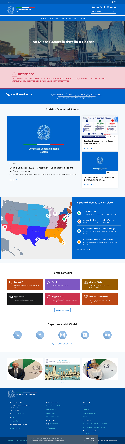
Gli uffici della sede (15, 428)
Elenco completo (83, 249)
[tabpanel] (25, 369)
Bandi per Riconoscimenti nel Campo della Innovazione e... (98, 142)
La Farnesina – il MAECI (53, 406)
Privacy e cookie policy (23, 441)
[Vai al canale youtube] (111, 7)
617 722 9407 (16, 417)
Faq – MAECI (86, 434)
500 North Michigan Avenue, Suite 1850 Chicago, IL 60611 (99, 231)
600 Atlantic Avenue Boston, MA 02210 (98, 221)
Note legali (11, 441)
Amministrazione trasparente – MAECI (94, 427)
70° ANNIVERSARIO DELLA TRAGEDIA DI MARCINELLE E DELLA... (99, 178)
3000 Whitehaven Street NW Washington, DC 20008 (100, 212)
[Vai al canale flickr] (114, 7)
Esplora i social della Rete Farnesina (62, 344)
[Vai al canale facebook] (104, 7)
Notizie (85, 417)
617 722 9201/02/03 (18, 414)
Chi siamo (85, 406)
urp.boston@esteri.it (15, 421)
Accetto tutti (89, 440)
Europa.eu (52, 428)
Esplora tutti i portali (62, 310)
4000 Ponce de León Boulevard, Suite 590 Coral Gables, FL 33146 (100, 242)
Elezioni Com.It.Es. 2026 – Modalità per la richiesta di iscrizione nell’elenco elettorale (41, 169)
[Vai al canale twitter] (100, 7)
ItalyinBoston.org (58, 93)
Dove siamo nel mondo (52, 417)
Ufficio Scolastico (95, 93)
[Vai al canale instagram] (107, 7)
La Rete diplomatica (51, 409)
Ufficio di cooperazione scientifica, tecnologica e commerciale (76, 97)
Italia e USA (86, 409)
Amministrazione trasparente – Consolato (95, 423)
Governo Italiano (11, 2)
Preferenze (90, 438)
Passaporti (82, 93)
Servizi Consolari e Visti (89, 413)
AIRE (70, 93)
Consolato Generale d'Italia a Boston (63, 42)
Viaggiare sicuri (50, 413)
